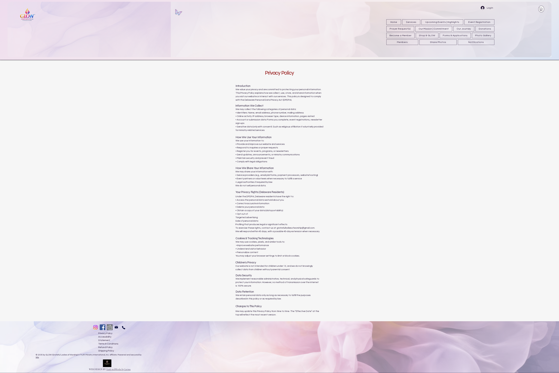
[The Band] (110, 327)
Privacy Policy (105, 333)
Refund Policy (105, 347)
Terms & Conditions (108, 344)
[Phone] (123, 327)
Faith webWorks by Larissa (118, 369)
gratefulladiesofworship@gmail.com (296, 228)
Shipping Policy (106, 351)
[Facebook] (102, 327)
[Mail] (116, 327)
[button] (541, 9)
